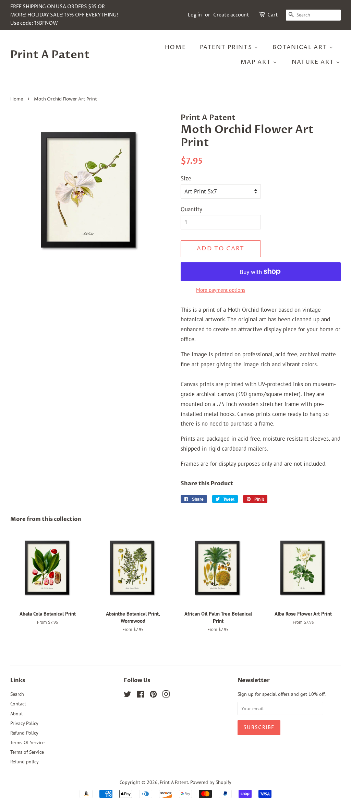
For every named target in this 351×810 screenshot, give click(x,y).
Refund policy (24, 761)
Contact (18, 703)
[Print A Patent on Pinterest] (153, 695)
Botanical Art (301, 47)
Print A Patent (50, 54)
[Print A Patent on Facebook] (140, 695)
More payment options (220, 290)
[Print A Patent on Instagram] (166, 695)
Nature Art (314, 62)
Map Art (257, 62)
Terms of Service (27, 752)
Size (186, 178)
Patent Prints (227, 47)
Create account (231, 15)
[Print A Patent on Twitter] (127, 695)
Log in (195, 15)
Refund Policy (24, 732)
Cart (272, 15)
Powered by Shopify (210, 782)
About (16, 713)
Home (175, 47)
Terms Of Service (27, 742)
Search (17, 694)
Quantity (191, 209)
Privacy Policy (24, 723)
